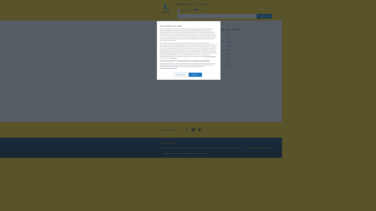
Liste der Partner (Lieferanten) (168, 68)
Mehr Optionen (180, 74)
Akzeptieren (195, 74)
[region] (189, 50)
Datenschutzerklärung (210, 56)
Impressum (174, 58)
